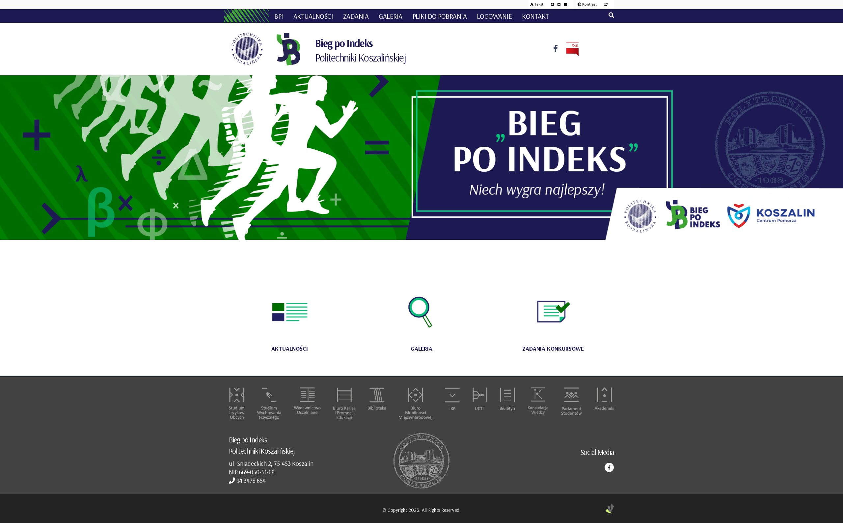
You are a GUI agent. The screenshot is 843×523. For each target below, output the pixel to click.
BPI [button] (278, 16)
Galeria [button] (390, 16)
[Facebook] (555, 49)
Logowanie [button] (494, 16)
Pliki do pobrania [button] (440, 16)
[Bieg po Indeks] (288, 49)
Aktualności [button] (313, 16)
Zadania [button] (356, 16)
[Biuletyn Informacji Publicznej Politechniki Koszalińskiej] (568, 49)
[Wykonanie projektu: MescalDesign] (610, 510)
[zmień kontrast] (606, 4)
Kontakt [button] (535, 16)
